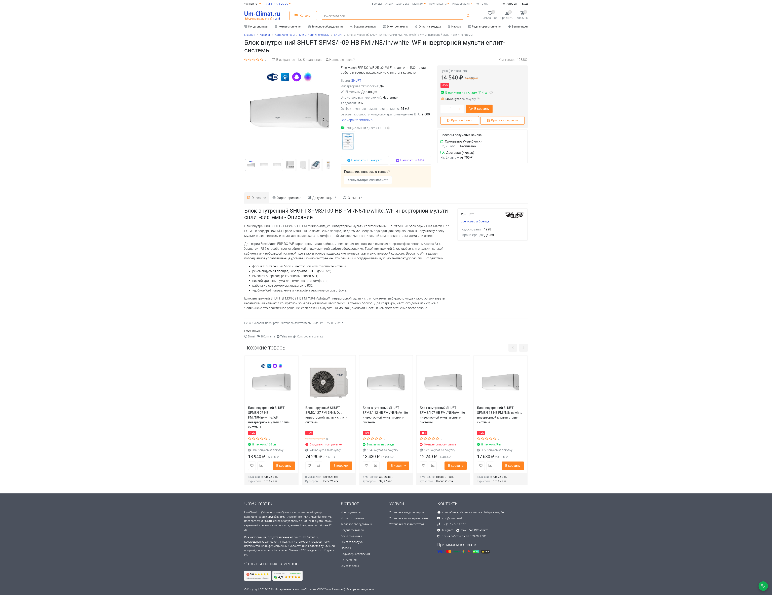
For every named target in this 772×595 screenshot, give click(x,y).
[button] (303, 15)
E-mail (252, 336)
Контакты (482, 3)
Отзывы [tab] (355, 198)
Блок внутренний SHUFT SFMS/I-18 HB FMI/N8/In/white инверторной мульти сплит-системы (499, 415)
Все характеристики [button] (356, 120)
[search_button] (468, 15)
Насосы (346, 548)
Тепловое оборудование (357, 524)
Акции (389, 3)
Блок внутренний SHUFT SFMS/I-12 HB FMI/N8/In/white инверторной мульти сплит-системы (385, 415)
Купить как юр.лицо (504, 120)
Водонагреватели (352, 530)
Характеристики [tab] (289, 198)
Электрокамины (351, 536)
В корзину (481, 109)
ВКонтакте (268, 336)
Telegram (286, 336)
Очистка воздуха (352, 542)
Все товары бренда (475, 221)
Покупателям (438, 3)
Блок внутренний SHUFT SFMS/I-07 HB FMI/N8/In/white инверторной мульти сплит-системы (442, 415)
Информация (461, 3)
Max (463, 530)
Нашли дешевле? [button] (342, 60)
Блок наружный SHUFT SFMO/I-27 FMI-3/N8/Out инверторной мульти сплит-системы (326, 415)
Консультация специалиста (367, 180)
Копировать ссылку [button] (310, 336)
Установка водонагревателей (408, 518)
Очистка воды (350, 566)
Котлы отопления (352, 518)
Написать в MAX (412, 160)
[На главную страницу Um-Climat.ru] (262, 15)
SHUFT (356, 81)
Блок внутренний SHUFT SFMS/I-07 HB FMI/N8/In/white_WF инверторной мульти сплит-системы (268, 417)
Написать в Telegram (366, 160)
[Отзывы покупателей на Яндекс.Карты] (257, 576)
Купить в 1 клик (461, 120)
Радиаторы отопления (356, 554)
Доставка (402, 3)
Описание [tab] (259, 198)
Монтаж (417, 3)
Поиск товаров (334, 16)
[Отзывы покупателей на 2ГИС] (287, 576)
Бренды (377, 3)
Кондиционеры (351, 512)
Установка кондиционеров (406, 512)
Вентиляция (349, 560)
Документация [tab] (324, 198)
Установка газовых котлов (406, 524)
